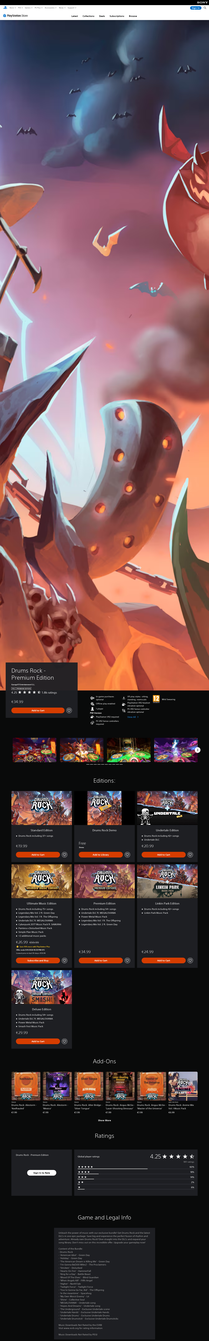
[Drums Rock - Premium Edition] (34, 750)
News (61, 8)
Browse (133, 16)
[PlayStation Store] (16, 15)
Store (12, 8)
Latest (74, 16)
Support (71, 8)
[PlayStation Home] (5, 8)
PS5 (19, 8)
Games (28, 8)
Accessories (50, 8)
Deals (102, 16)
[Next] (197, 750)
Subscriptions (117, 16)
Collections (88, 16)
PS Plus (38, 8)
